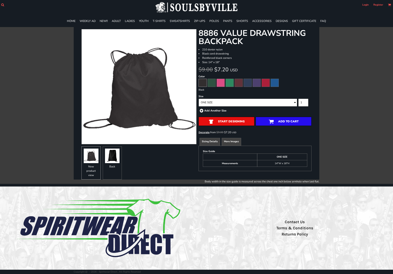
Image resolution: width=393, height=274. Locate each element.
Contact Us (295, 222)
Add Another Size (215, 111)
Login (365, 4)
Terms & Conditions (294, 228)
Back (112, 166)
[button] (2, 4)
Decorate (204, 132)
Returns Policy (295, 234)
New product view (91, 171)
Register (378, 4)
